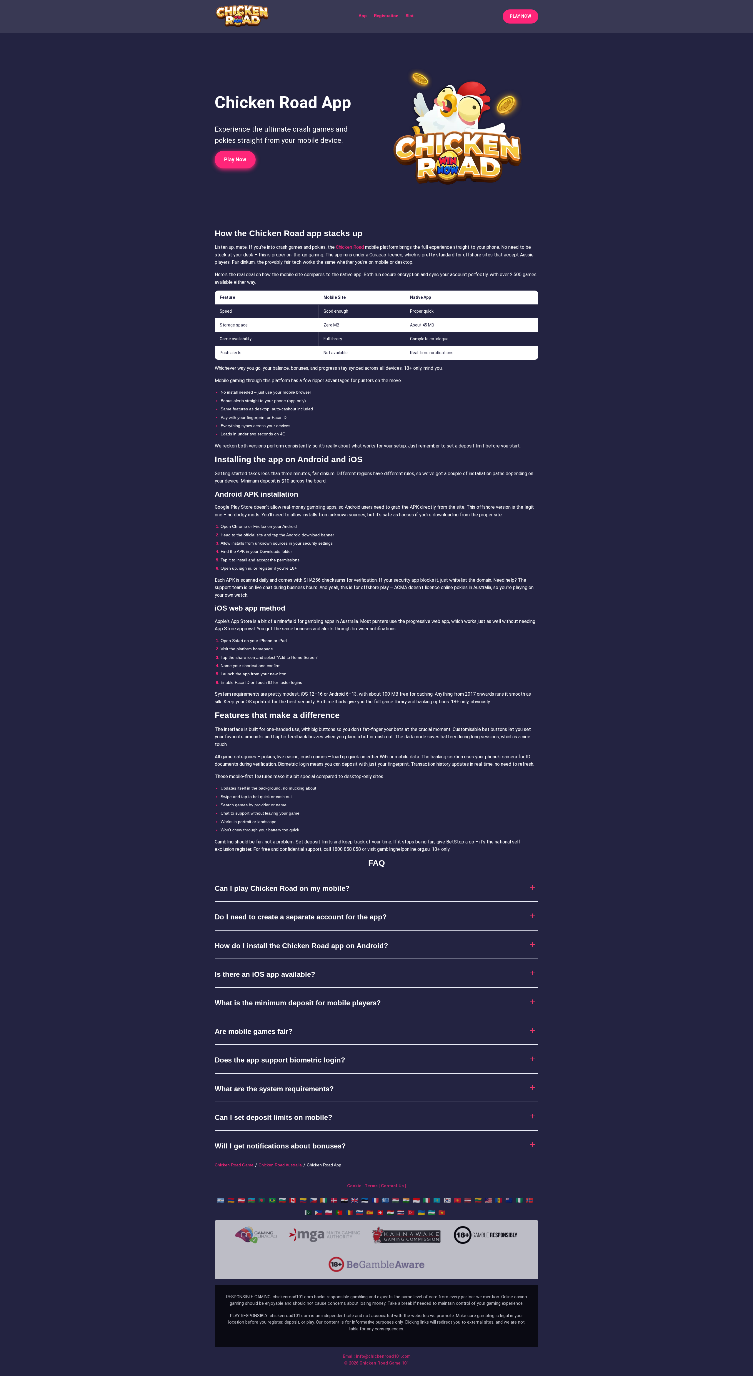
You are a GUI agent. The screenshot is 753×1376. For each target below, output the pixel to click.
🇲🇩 (498, 1200)
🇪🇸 (370, 1212)
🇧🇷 (272, 1200)
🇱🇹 (478, 1200)
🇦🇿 (251, 1200)
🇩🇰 (334, 1200)
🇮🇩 (416, 1200)
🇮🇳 (406, 1200)
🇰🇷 (447, 1200)
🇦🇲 (231, 1200)
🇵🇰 (308, 1212)
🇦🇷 (220, 1200)
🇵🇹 (339, 1212)
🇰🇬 (457, 1200)
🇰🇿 (437, 1200)
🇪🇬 (344, 1200)
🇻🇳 (442, 1212)
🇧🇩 (262, 1200)
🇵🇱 (328, 1212)
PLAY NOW (520, 16)
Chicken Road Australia (280, 1165)
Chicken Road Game (234, 1165)
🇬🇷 (385, 1200)
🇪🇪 (365, 1200)
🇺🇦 (421, 1212)
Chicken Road (350, 247)
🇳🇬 (519, 1200)
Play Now (235, 160)
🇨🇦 (292, 1200)
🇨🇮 (323, 1200)
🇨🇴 (303, 1200)
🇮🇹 (426, 1200)
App (363, 15)
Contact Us (392, 1185)
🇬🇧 (354, 1200)
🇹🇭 (400, 1212)
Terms (371, 1185)
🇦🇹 (241, 1200)
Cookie (354, 1185)
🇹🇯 (390, 1212)
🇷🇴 (349, 1212)
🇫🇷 (375, 1200)
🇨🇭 (380, 1212)
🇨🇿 (313, 1200)
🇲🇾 (488, 1200)
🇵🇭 (318, 1212)
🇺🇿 (431, 1212)
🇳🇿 (509, 1200)
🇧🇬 (282, 1200)
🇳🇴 (529, 1200)
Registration (386, 15)
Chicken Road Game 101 (384, 1363)
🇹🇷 (411, 1212)
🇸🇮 (359, 1212)
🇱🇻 (468, 1200)
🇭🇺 (395, 1200)
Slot (410, 15)
